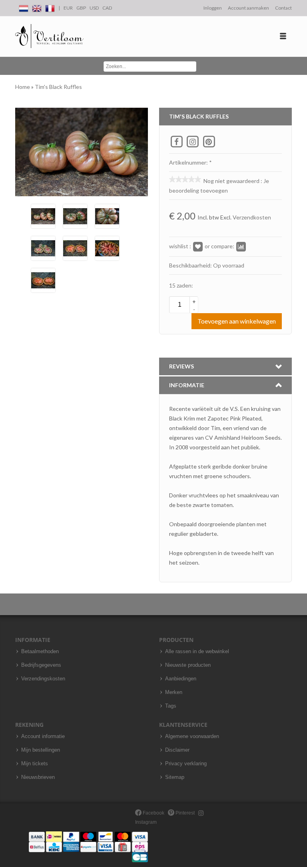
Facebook (153, 813)
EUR (68, 8)
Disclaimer (177, 750)
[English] (37, 7)
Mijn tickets (34, 764)
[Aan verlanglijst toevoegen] (197, 246)
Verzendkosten (252, 217)
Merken (173, 692)
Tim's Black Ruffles (58, 86)
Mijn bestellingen (40, 750)
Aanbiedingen (180, 679)
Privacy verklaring (186, 764)
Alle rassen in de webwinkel (197, 652)
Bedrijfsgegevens (41, 665)
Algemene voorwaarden (192, 736)
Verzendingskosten (43, 679)
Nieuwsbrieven (38, 777)
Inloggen (212, 8)
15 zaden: (181, 285)
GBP (81, 8)
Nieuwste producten (188, 665)
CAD (107, 8)
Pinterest (184, 813)
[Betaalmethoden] (88, 846)
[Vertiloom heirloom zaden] (49, 36)
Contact (283, 8)
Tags (170, 706)
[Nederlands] (23, 7)
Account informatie (43, 736)
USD (94, 8)
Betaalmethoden (40, 652)
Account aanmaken (248, 8)
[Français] (50, 7)
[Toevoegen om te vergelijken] (241, 246)
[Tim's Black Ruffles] (43, 215)
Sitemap (174, 777)
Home (23, 86)
